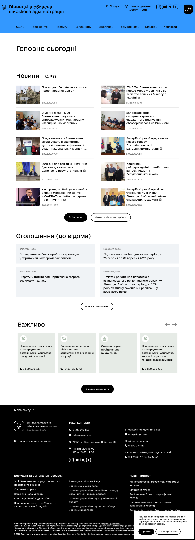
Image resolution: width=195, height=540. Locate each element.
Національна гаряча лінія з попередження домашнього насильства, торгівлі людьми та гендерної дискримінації (158, 353)
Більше (150, 26)
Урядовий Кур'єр (140, 489)
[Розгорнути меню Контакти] (178, 27)
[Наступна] (174, 324)
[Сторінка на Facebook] (175, 7)
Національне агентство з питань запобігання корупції (150, 504)
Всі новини (76, 217)
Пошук (114, 6)
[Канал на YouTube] (164, 7)
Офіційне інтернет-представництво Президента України (37, 483)
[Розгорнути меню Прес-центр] (49, 27)
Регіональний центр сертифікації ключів (151, 496)
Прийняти (146, 532)
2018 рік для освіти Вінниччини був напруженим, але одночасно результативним (64, 167)
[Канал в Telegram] (170, 7)
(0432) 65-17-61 (73, 368)
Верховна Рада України (28, 494)
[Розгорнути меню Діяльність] (92, 27)
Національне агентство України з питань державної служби (35, 505)
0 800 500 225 (31, 368)
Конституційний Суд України (32, 498)
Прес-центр (39, 26)
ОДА (19, 26)
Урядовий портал (25, 489)
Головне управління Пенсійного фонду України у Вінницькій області (93, 492)
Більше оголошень (97, 306)
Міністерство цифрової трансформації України (154, 483)
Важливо (105, 26)
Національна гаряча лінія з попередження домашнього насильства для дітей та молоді (36, 351)
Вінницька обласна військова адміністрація (36, 9)
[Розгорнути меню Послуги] (69, 27)
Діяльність (83, 26)
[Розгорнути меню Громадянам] (138, 27)
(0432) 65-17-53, (137, 457)
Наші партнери (140, 475)
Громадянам (128, 26)
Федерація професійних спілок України (155, 510)
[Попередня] (167, 324)
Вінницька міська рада (83, 486)
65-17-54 (153, 457)
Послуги (62, 26)
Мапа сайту (22, 410)
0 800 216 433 (136, 445)
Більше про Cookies (168, 532)
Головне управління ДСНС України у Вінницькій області (92, 508)
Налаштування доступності (140, 8)
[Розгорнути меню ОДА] (23, 27)
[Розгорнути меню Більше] (156, 27)
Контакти (170, 26)
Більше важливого (97, 389)
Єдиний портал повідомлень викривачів (111, 349)
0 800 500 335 (153, 368)
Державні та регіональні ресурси (38, 475)
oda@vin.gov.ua (137, 434)
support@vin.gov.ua (111, 523)
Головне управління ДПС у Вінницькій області (93, 500)
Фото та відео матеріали (110, 217)
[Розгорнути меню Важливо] (112, 27)
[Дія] (188, 9)
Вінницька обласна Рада (84, 481)
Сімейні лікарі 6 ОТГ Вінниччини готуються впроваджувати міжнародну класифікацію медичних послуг (63, 119)
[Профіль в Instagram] (158, 7)
